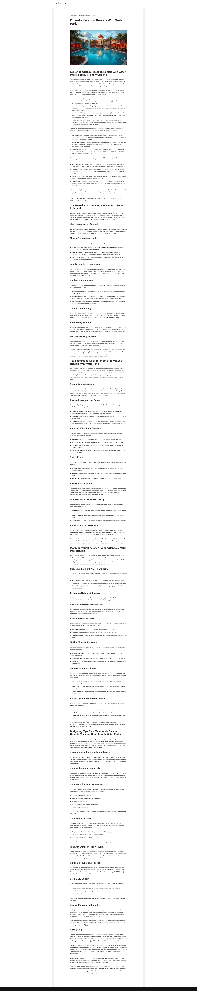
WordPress (68, 989)
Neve (56, 989)
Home (71, 15)
